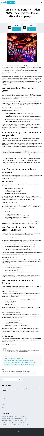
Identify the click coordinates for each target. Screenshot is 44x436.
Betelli (31, 25)
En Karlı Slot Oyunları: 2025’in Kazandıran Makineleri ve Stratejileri (16, 371)
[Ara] (19, 379)
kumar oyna (29, 272)
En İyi (6, 118)
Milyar (3, 407)
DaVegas (4, 402)
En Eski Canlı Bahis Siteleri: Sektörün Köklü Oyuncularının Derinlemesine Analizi (20, 362)
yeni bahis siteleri (18, 318)
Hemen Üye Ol (16, 28)
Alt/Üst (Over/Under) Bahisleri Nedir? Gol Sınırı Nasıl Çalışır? (14, 421)
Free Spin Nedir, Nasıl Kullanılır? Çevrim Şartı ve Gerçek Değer (14, 418)
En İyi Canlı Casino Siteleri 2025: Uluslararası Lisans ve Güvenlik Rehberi (18, 360)
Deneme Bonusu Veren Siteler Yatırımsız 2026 (13, 358)
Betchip (3, 405)
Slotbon (16, 25)
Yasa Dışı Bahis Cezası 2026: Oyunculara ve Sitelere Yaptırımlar (15, 423)
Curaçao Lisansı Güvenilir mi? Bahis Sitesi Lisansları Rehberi (14, 416)
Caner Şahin (19, 20)
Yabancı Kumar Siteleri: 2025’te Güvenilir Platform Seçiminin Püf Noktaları (19, 364)
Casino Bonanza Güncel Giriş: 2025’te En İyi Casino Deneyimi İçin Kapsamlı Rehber (20, 373)
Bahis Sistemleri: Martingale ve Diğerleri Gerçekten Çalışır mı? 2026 (15, 425)
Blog (4, 369)
